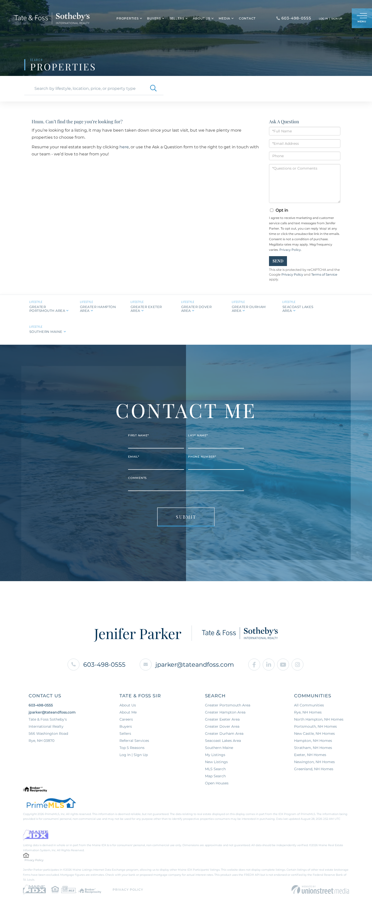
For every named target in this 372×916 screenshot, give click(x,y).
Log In (323, 18)
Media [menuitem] (224, 18)
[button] (153, 88)
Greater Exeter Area (146, 309)
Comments (137, 478)
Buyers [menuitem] (154, 18)
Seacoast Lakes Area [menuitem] (223, 740)
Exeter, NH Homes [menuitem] (310, 754)
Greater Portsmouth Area (47, 309)
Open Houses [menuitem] (217, 783)
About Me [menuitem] (128, 712)
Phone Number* (202, 456)
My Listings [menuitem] (215, 754)
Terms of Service (324, 274)
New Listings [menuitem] (216, 762)
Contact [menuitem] (247, 18)
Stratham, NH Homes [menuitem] (313, 747)
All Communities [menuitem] (309, 705)
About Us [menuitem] (201, 18)
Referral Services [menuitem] (134, 740)
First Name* (138, 435)
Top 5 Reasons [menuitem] (131, 747)
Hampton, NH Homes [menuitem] (313, 740)
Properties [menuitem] (127, 18)
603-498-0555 (104, 664)
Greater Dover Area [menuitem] (222, 726)
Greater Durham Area (249, 309)
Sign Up (336, 18)
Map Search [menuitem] (215, 776)
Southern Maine (46, 332)
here (124, 147)
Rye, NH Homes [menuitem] (308, 712)
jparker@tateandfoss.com (194, 664)
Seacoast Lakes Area (298, 309)
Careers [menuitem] (126, 719)
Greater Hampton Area (98, 309)
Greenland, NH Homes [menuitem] (313, 769)
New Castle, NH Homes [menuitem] (314, 733)
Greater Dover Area (196, 309)
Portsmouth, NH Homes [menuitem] (315, 726)
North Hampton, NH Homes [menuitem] (318, 719)
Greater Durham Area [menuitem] (224, 733)
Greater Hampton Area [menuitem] (225, 712)
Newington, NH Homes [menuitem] (314, 762)
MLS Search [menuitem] (215, 769)
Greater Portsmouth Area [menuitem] (227, 705)
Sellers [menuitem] (177, 18)
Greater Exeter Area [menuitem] (222, 719)
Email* (133, 456)
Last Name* (198, 435)
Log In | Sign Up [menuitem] (133, 754)
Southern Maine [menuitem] (219, 747)
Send (278, 260)
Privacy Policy (290, 250)
